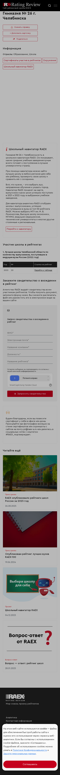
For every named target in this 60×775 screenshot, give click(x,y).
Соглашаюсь (30, 764)
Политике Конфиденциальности (30, 750)
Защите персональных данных (19, 754)
